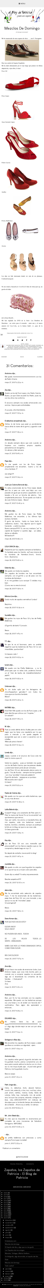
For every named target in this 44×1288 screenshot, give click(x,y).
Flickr (6, 1260)
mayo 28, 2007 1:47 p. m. (14, 634)
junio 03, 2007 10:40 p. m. (14, 1127)
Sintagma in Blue (11, 1040)
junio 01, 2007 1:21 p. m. (13, 1077)
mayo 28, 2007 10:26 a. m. (14, 607)
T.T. (6, 641)
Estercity (8, 568)
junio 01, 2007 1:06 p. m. (14, 1049)
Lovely (7, 752)
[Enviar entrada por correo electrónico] (22, 334)
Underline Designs (25, 1285)
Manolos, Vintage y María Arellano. (17, 1253)
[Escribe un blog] (18, 340)
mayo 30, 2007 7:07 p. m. (14, 959)
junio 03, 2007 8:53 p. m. (14, 1108)
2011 (5, 1210)
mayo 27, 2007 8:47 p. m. (14, 453)
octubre (8, 1225)
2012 (5, 1208)
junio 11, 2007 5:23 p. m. (13, 1143)
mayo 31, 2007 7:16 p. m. (14, 1032)
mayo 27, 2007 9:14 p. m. (14, 477)
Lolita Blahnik (10, 809)
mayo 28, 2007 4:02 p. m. (14, 657)
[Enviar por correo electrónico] (13, 340)
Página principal (16, 1164)
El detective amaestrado (14, 421)
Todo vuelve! (9, 1266)
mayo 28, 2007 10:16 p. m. (14, 745)
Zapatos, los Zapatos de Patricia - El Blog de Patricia (22, 1174)
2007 (6, 1218)
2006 (6, 1278)
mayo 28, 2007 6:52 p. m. (14, 700)
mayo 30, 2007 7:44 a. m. (14, 911)
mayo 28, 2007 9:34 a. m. (14, 589)
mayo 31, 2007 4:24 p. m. (14, 1011)
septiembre (9, 1228)
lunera (7, 665)
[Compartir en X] (22, 340)
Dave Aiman (9, 919)
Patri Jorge (9, 1085)
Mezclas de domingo (12, 1244)
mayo (7, 1237)
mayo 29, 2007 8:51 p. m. (14, 785)
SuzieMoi (8, 615)
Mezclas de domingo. (12, 1263)
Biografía (30, 1164)
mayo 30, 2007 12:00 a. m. (15, 883)
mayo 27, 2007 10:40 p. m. (15, 503)
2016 (5, 1200)
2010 (5, 1212)
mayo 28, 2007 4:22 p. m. (14, 679)
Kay (6, 840)
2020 (6, 1193)
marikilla (8, 864)
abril (7, 1269)
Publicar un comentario (11, 1148)
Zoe (6, 390)
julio (6, 1233)
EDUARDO (8, 1018)
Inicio (22, 357)
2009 (6, 1214)
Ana (6, 966)
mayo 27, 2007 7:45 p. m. (14, 432)
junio (7, 1235)
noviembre (9, 1223)
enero (7, 1276)
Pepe (6, 461)
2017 (5, 1199)
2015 (5, 1202)
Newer (4, 357)
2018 (5, 1197)
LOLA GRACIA (10, 546)
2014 (5, 1204)
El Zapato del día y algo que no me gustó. (19, 1247)
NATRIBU (8, 708)
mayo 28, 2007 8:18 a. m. (14, 539)
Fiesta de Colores (11, 793)
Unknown (8, 686)
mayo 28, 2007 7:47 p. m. (14, 719)
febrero (8, 1274)
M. (6, 726)
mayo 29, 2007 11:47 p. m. (14, 856)
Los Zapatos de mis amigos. (15, 1250)
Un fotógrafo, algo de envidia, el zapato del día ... (22, 1256)
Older (39, 357)
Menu (22, 4)
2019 (5, 1195)
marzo (7, 1271)
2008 (6, 1216)
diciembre (9, 1220)
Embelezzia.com (10, 1241)
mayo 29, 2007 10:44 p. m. (14, 802)
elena (7, 890)
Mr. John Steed (10, 1116)
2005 (6, 1280)
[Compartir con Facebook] (27, 340)
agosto (7, 1230)
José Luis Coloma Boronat (14, 485)
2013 (5, 1206)
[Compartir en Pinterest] (31, 340)
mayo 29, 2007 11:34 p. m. (14, 833)
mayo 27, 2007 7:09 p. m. (14, 413)
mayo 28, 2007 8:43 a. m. (14, 560)
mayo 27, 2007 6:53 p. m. (14, 382)
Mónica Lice (9, 596)
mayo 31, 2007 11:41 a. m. (14, 987)
